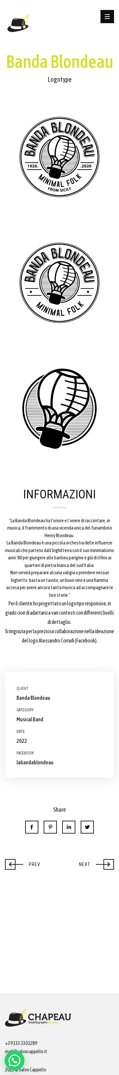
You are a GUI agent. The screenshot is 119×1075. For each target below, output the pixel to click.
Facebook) (86, 640)
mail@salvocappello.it (26, 1051)
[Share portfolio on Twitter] (87, 827)
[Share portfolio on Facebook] (31, 827)
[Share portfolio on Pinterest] (50, 827)
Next (96, 862)
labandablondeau (35, 762)
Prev (22, 862)
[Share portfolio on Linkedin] (68, 827)
